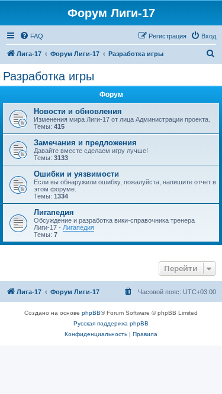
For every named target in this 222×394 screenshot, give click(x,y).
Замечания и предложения (85, 142)
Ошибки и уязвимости (76, 174)
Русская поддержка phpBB (111, 323)
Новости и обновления (78, 111)
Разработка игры (48, 76)
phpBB (91, 313)
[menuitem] (31, 36)
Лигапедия (54, 212)
